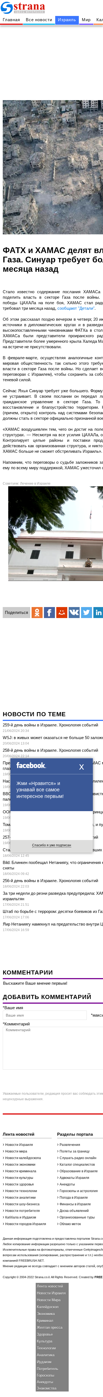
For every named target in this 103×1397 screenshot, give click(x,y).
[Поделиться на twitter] (86, 612)
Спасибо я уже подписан (51, 845)
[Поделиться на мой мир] (61, 612)
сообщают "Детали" (75, 308)
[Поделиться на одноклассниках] (37, 612)
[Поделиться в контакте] (74, 612)
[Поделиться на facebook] (49, 612)
